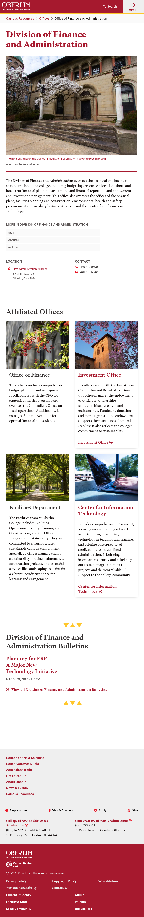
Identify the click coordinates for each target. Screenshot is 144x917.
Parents (80, 901)
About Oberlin (16, 782)
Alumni (80, 895)
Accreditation (108, 881)
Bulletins (13, 247)
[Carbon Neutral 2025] (72, 864)
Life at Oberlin (16, 776)
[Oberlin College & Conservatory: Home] (16, 6)
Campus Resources (20, 18)
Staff (11, 232)
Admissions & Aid (19, 770)
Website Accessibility (21, 888)
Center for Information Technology (97, 589)
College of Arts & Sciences (25, 757)
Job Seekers (83, 908)
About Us (14, 239)
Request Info (18, 810)
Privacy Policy (16, 881)
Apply (102, 810)
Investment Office (93, 442)
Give (135, 810)
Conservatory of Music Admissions (101, 821)
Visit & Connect (62, 810)
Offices (44, 18)
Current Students (18, 895)
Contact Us (60, 888)
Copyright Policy (64, 881)
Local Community (18, 908)
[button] (108, 6)
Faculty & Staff (16, 901)
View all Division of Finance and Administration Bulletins (59, 689)
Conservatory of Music (22, 763)
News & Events (17, 788)
